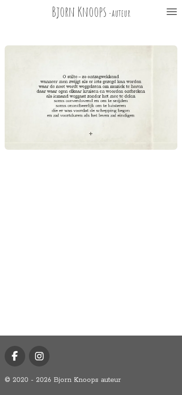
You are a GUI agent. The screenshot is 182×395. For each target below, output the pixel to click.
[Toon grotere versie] (91, 97)
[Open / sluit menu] (171, 11)
